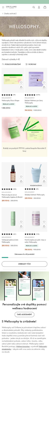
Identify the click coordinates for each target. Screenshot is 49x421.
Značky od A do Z (10, 13)
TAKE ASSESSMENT (24, 314)
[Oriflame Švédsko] (11, 7)
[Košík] (45, 7)
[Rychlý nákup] (21, 87)
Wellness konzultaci (23, 346)
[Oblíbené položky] (21, 83)
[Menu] (3, 7)
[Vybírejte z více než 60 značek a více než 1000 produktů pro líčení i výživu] (33, 7)
